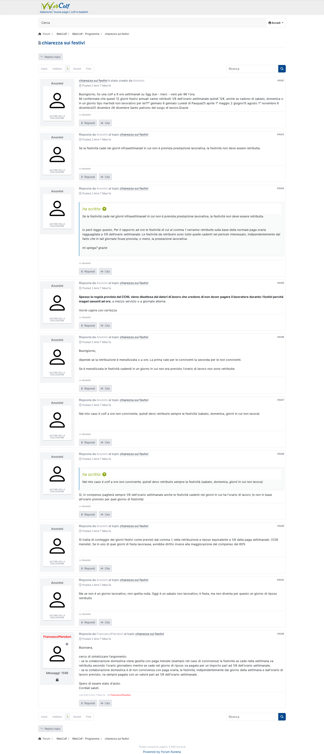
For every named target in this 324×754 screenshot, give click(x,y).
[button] (275, 23)
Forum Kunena (171, 752)
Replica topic (53, 56)
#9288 (280, 453)
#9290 (280, 579)
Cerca (45, 23)
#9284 (280, 188)
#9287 (280, 399)
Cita (107, 123)
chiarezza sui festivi (93, 80)
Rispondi (89, 123)
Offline (66, 644)
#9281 (281, 80)
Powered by (151, 752)
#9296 (280, 633)
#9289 (280, 525)
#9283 (280, 134)
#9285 (280, 282)
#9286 (280, 337)
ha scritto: (92, 209)
